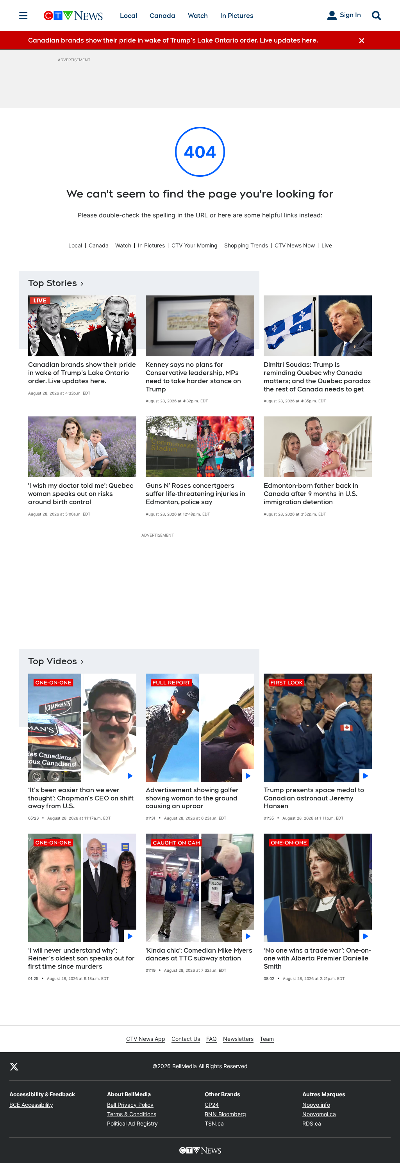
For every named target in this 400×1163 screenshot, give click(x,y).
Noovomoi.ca (319, 1114)
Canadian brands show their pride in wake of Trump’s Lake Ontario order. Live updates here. (82, 373)
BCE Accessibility (31, 1104)
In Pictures (237, 16)
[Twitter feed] (14, 1066)
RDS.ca (311, 1123)
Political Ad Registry (132, 1123)
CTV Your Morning (194, 245)
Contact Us (185, 1038)
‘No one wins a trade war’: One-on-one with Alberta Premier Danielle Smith (317, 959)
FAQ (211, 1038)
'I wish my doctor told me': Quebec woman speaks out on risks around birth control (80, 494)
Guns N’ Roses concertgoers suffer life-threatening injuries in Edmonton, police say (195, 494)
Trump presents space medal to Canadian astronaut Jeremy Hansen (314, 798)
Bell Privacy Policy (130, 1104)
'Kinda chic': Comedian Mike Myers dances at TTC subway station (199, 954)
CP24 (212, 1104)
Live (326, 245)
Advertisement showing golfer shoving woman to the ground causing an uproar (192, 798)
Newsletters (238, 1038)
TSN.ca (214, 1123)
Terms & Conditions (131, 1114)
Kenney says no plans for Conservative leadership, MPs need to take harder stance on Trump (193, 377)
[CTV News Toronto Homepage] (73, 15)
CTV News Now (295, 245)
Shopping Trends (246, 245)
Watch (198, 16)
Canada (162, 16)
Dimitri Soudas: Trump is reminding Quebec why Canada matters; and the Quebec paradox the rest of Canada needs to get (317, 377)
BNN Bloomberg (225, 1114)
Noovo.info (316, 1104)
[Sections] (23, 15)
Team (267, 1038)
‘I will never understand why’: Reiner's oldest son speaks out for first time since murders (81, 959)
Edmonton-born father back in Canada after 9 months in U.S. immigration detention (311, 494)
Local (128, 16)
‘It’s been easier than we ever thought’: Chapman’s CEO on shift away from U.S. (81, 798)
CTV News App (145, 1038)
